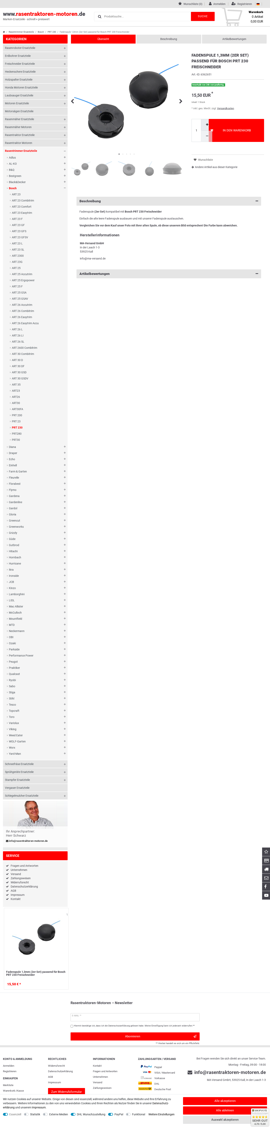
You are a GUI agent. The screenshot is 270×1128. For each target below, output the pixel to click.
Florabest (15, 483)
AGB (13, 890)
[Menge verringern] (206, 136)
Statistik (35, 1114)
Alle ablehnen (225, 1110)
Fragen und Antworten (24, 865)
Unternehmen (19, 869)
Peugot (13, 661)
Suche (203, 16)
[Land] (258, 4)
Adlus (12, 157)
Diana (12, 447)
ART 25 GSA (19, 292)
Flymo (12, 489)
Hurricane (15, 563)
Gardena (14, 496)
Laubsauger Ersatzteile (19, 95)
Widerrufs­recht (56, 1065)
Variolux (14, 723)
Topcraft (14, 710)
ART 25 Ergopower (23, 280)
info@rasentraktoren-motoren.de (28, 841)
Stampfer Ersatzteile (17, 779)
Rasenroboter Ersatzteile (20, 47)
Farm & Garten (18, 471)
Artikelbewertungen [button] (94, 274)
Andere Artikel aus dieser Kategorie (216, 167)
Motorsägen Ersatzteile (19, 111)
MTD (12, 624)
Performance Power (21, 655)
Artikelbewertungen (234, 39)
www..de (44, 16)
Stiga (12, 692)
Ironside (14, 575)
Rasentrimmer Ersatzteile (21, 32)
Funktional (138, 1114)
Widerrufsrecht (20, 882)
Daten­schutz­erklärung (60, 1071)
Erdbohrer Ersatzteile (18, 55)
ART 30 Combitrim (23, 353)
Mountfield (15, 618)
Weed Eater (16, 735)
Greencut (14, 520)
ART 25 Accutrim (22, 274)
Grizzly (13, 532)
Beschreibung (168, 39)
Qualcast (14, 674)
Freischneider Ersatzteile (20, 63)
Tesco (12, 704)
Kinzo (12, 588)
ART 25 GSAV (20, 298)
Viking (12, 729)
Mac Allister (16, 606)
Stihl (11, 698)
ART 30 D (17, 360)
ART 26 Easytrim (22, 317)
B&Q (11, 169)
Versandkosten (225, 108)
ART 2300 (18, 255)
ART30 (16, 403)
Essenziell (15, 1114)
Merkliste (8, 1085)
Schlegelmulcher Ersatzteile (21, 795)
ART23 (16, 390)
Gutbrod (14, 545)
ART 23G (17, 261)
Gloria (12, 514)
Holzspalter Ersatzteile (18, 79)
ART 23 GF (18, 225)
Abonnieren (132, 1036)
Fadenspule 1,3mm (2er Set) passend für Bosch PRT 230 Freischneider (35, 973)
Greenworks (16, 526)
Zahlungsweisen (21, 878)
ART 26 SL (18, 341)
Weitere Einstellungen (161, 1114)
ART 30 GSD (19, 372)
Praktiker (14, 667)
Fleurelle (14, 477)
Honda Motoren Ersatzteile (21, 87)
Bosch (41, 32)
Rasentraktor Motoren (18, 142)
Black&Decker (17, 182)
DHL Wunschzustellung (91, 1114)
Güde (12, 539)
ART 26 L (17, 329)
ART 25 (16, 268)
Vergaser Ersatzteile (17, 787)
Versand (16, 874)
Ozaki (12, 643)
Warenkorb (9, 1090)
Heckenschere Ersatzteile (20, 71)
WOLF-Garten (17, 741)
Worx (12, 747)
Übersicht (103, 39)
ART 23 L (17, 243)
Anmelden (8, 1065)
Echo (12, 459)
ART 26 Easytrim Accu (25, 323)
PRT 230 (52, 32)
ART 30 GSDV (20, 378)
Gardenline (15, 502)
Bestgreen (15, 176)
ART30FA (17, 409)
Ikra (11, 569)
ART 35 (16, 384)
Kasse (20, 1090)
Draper (13, 453)
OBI (11, 637)
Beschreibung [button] (90, 201)
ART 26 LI (18, 335)
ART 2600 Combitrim (24, 347)
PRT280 (17, 433)
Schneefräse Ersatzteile (19, 764)
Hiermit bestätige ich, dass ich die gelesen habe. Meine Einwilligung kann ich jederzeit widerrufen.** (134, 1025)
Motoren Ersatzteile (17, 103)
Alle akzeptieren (225, 1101)
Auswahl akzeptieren (225, 1119)
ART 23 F (17, 218)
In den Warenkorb (237, 130)
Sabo (12, 686)
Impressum (18, 894)
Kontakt (16, 899)
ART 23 (16, 194)
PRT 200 (17, 415)
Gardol (13, 508)
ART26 (16, 396)
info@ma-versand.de (93, 258)
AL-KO (13, 163)
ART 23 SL (18, 249)
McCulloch (15, 612)
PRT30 (16, 439)
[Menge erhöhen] (206, 124)
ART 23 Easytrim (22, 212)
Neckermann (17, 631)
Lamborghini (17, 594)
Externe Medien (58, 1114)
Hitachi (13, 551)
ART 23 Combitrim (23, 200)
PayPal (118, 1114)
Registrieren (9, 1071)
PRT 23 (16, 421)
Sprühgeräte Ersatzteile (19, 772)
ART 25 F (17, 286)
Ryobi (12, 680)
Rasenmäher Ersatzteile (19, 119)
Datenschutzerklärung (24, 886)
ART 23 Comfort (21, 206)
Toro (11, 716)
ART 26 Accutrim (22, 304)
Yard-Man (15, 753)
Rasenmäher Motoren (18, 127)
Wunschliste (64, 915)
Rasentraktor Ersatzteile (20, 135)
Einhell (13, 465)
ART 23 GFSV (20, 237)
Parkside (14, 649)
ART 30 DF (18, 366)
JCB (11, 581)
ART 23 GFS (19, 231)
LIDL (12, 600)
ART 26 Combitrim (23, 311)
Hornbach (15, 557)
